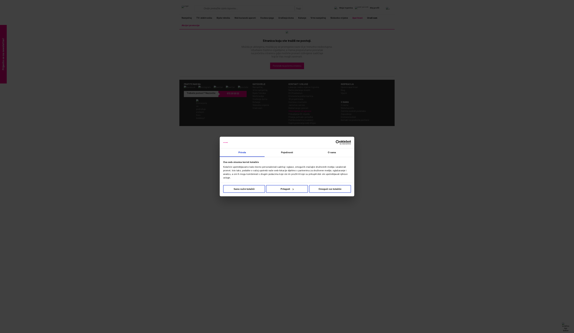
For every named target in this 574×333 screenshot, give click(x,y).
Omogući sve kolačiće (330, 189)
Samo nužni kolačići (244, 189)
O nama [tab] (332, 152)
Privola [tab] (242, 152)
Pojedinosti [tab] (287, 152)
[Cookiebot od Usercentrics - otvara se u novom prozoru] (338, 142)
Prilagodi (285, 189)
